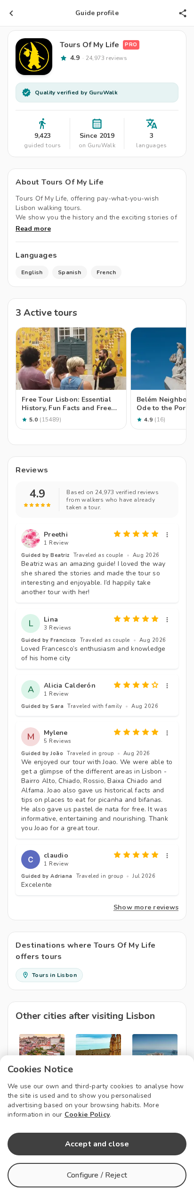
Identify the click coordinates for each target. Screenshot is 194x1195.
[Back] (11, 13)
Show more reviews (145, 907)
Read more (33, 228)
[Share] (182, 13)
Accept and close (97, 1144)
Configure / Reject (97, 1175)
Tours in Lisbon (54, 975)
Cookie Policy (87, 1114)
